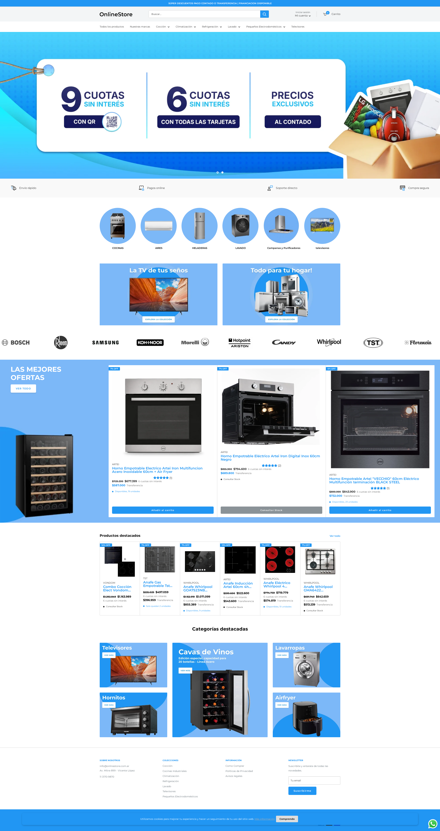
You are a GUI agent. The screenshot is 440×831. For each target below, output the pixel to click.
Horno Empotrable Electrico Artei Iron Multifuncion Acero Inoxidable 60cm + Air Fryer (157, 470)
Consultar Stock (271, 510)
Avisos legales (234, 776)
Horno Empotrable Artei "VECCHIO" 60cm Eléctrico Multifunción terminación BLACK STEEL (374, 480)
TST (145, 578)
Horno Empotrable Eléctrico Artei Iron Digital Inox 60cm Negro (270, 457)
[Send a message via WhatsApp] (432, 823)
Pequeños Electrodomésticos (264, 26)
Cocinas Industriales (175, 771)
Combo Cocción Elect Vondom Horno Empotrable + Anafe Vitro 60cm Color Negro (119, 588)
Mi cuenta (301, 15)
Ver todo (335, 535)
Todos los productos (112, 26)
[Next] (435, 441)
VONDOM (109, 583)
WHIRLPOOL (191, 583)
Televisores (297, 26)
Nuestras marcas (140, 26)
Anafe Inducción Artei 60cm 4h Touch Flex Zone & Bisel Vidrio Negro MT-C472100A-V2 (239, 585)
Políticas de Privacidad (239, 771)
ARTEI (115, 464)
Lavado (232, 26)
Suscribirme (302, 790)
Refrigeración (210, 26)
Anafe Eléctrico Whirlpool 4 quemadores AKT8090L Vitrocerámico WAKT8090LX (276, 584)
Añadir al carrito (162, 510)
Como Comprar (235, 765)
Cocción (161, 26)
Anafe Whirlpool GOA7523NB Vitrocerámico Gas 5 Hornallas (199, 588)
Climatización (184, 26)
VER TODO (23, 388)
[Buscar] (264, 14)
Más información (265, 819)
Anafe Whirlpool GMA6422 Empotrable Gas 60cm (318, 588)
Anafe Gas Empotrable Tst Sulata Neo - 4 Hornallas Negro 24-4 (157, 584)
